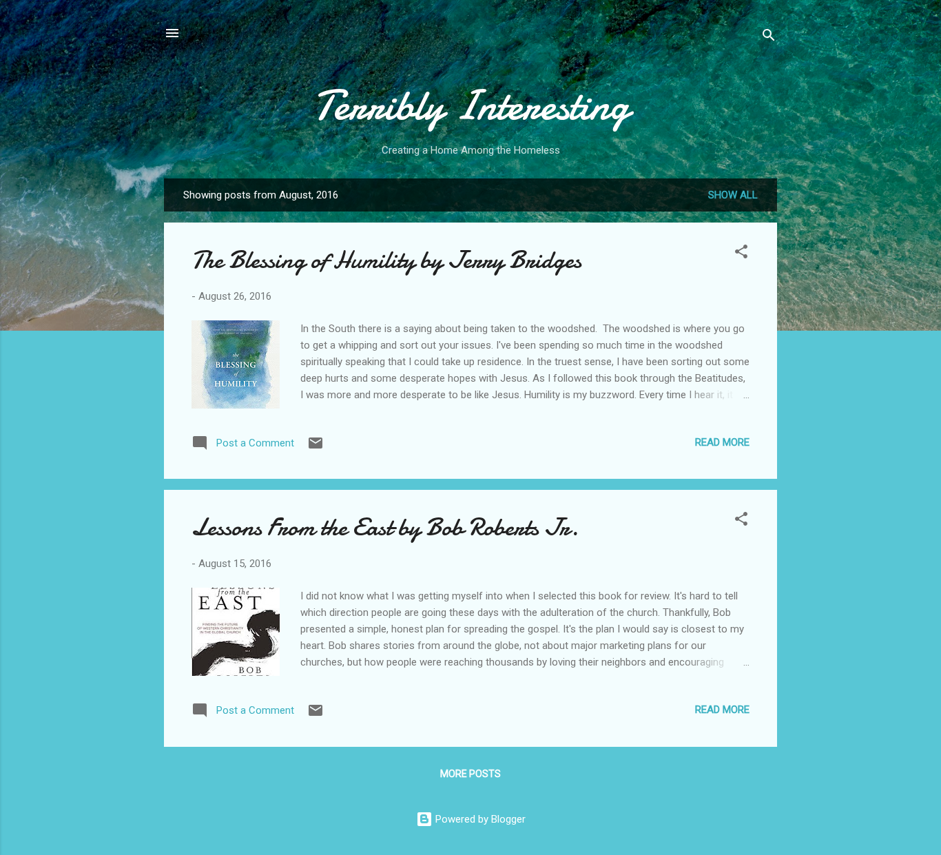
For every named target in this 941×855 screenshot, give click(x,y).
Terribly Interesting (471, 105)
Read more (722, 442)
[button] (741, 254)
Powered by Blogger (479, 819)
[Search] (769, 38)
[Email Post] (315, 448)
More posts (470, 773)
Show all (733, 195)
